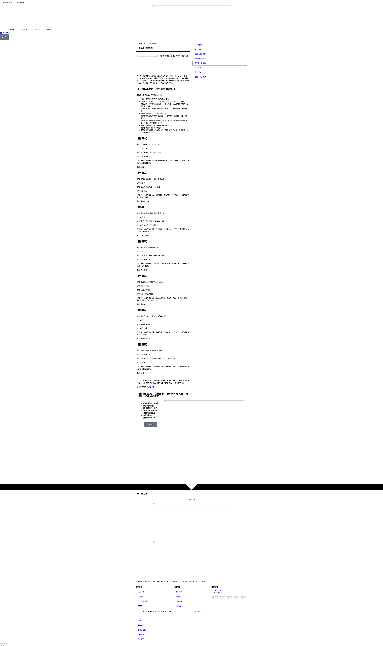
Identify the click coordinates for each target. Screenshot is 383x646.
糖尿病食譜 (198, 68)
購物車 (140, 606)
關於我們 (179, 592)
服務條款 (179, 601)
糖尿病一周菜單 (200, 63)
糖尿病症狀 (198, 49)
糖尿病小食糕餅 (200, 77)
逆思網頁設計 (199, 611)
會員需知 (179, 597)
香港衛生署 (151, 387)
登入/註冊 (5, 33)
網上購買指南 (142, 601)
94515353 (148, 582)
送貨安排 (141, 597)
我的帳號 (141, 592)
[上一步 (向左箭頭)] (1, 645)
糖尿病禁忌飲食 (200, 54)
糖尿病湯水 (198, 72)
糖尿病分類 (198, 45)
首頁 (3, 29)
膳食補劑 (48, 29)
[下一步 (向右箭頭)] (3, 645)
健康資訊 (37, 29)
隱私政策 (179, 606)
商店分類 (12, 29)
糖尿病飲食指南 (200, 58)
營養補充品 (25, 29)
